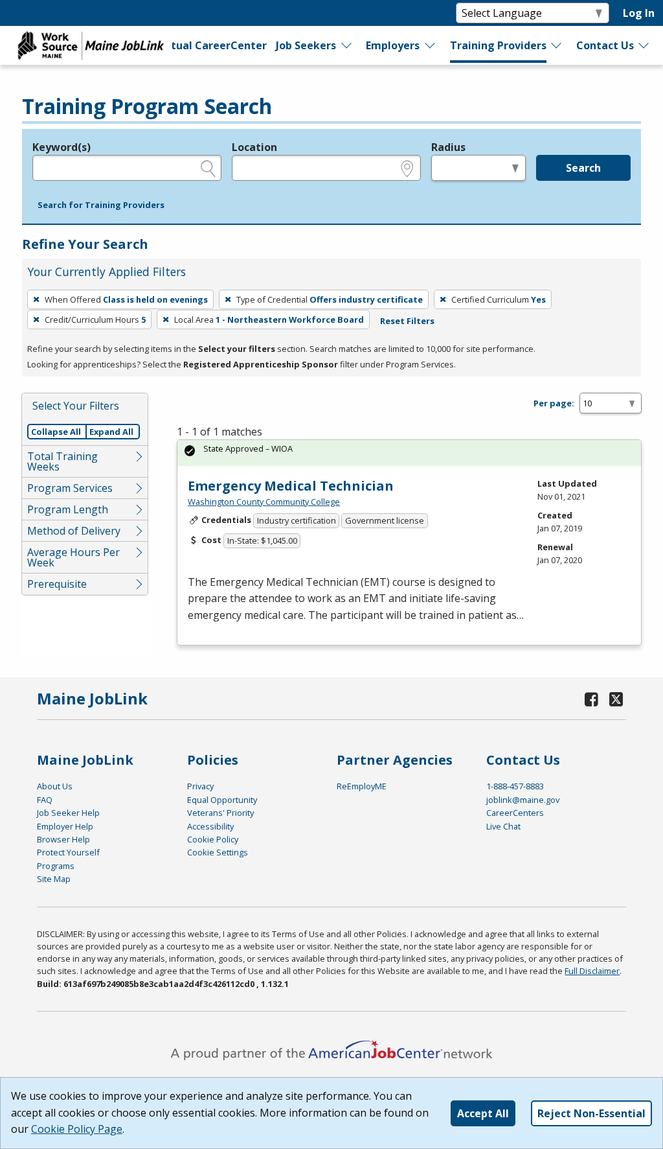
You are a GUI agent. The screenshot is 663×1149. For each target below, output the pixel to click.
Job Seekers (306, 45)
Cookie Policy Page (76, 1129)
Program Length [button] (67, 509)
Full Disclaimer (592, 971)
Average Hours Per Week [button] (73, 557)
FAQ (44, 800)
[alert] (409, 452)
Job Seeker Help (68, 812)
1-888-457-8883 (515, 786)
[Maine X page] (616, 699)
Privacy (200, 786)
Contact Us (605, 45)
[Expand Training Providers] (556, 45)
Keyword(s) (61, 147)
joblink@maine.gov (522, 800)
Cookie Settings (217, 852)
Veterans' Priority (220, 812)
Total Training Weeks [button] (62, 461)
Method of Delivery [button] (73, 531)
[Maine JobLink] (91, 45)
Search (583, 168)
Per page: (554, 403)
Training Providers (498, 45)
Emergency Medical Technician (291, 485)
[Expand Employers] (430, 45)
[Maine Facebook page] (591, 699)
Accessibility (210, 826)
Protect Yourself (68, 852)
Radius (448, 147)
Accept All (483, 1113)
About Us (55, 786)
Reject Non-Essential (591, 1113)
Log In (639, 13)
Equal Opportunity (222, 800)
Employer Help (65, 826)
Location (254, 147)
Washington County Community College (264, 501)
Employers (393, 45)
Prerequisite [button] (57, 584)
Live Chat (503, 826)
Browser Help (63, 839)
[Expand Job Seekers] (347, 45)
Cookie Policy (212, 839)
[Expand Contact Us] (644, 45)
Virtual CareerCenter (210, 45)
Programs (55, 866)
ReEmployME (362, 786)
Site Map (54, 879)
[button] (101, 205)
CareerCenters (515, 812)
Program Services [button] (70, 488)
